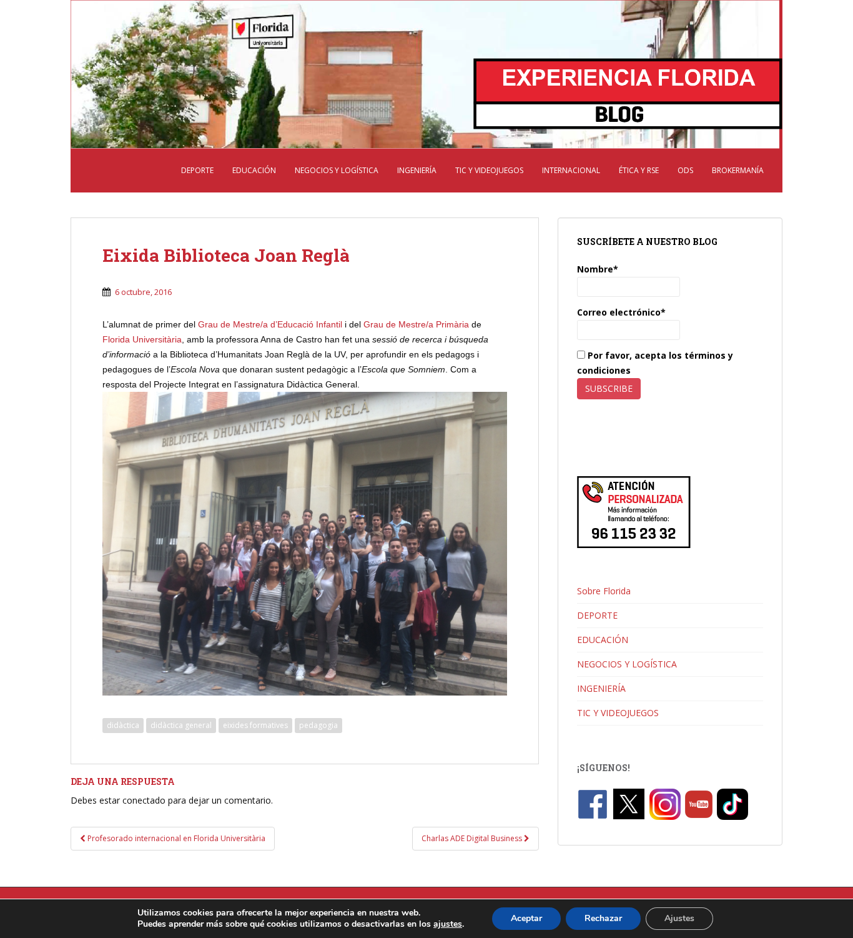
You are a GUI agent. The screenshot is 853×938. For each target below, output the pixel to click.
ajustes (447, 924)
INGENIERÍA (416, 170)
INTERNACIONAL (571, 170)
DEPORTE (197, 170)
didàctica (123, 725)
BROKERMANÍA (738, 170)
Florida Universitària (142, 339)
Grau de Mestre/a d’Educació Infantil (270, 324)
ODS (685, 170)
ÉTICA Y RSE (639, 170)
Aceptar (526, 918)
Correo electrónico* (621, 312)
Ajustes (679, 918)
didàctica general (181, 725)
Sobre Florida (604, 591)
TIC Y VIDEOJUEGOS (489, 170)
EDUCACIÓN (254, 170)
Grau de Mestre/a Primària (416, 324)
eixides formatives (255, 725)
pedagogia (318, 725)
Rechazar (603, 918)
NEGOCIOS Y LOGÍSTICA (336, 170)
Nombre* (597, 269)
